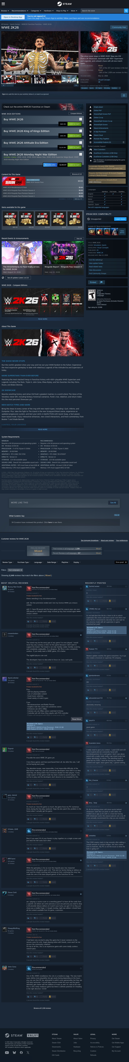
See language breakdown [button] (90, 540)
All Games (4, 24)
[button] (5, 11)
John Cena (12, 967)
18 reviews (11, 682)
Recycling (77, 1051)
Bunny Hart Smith (15, 587)
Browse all (77, 174)
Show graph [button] (120, 562)
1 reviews (11, 636)
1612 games (11, 797)
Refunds (93, 1055)
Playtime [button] (65, 562)
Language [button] (38, 562)
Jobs (75, 1043)
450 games (11, 861)
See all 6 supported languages (98, 207)
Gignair (11, 748)
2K (99, 82)
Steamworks (56, 1047)
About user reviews (107, 540)
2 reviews (11, 933)
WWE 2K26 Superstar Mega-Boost (60, 157)
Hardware (76, 1047)
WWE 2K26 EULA (95, 182)
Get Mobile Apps (118, 1043)
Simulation (84, 88)
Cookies (93, 1051)
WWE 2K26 (21, 157)
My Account (116, 1051)
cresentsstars (13, 633)
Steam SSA (56, 1043)
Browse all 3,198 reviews (42, 1008)
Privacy (93, 1038)
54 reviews (11, 591)
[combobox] (102, 11)
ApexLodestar (13, 678)
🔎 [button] (80, 332)
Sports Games (15, 24)
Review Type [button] (7, 562)
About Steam (56, 1038)
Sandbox (114, 88)
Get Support (116, 1047)
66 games (11, 931)
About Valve (77, 1038)
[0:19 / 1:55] (39, 53)
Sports (92, 88)
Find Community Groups (97, 273)
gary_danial (12, 795)
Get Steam (116, 1038)
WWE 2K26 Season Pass (36, 157)
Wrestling (107, 88)
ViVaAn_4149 (13, 829)
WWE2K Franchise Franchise (32, 24)
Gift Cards (55, 1055)
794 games (11, 680)
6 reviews (11, 751)
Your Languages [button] (14, 570)
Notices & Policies (97, 1047)
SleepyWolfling (14, 928)
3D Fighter (99, 88)
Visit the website (95, 260)
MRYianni (11, 859)
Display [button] (76, 562)
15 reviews (11, 863)
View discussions (95, 270)
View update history (96, 263)
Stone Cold (12, 892)
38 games (11, 589)
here (50, 522)
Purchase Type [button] (23, 562)
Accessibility (95, 1043)
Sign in (4, 94)
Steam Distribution (58, 1051)
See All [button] (77, 199)
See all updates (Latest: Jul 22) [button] (18, 278)
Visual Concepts (104, 80)
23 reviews (11, 800)
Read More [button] (76, 719)
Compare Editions (76, 113)
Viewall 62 (122, 232)
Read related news (95, 267)
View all (117, 515)
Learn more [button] (120, 219)
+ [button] (119, 88)
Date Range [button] (51, 562)
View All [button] (79, 238)
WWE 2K (100, 253)
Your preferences (122, 540)
